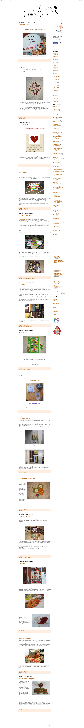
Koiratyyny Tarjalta (24, 516)
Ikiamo (55, 300)
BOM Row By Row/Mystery (59, 136)
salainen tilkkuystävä (58, 148)
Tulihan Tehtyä (57, 256)
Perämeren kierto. (57, 282)
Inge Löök (56, 141)
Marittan (20, 69)
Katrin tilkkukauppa (57, 302)
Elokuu (55, 262)
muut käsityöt (56, 120)
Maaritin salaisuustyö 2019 (59, 158)
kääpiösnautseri (57, 117)
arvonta (55, 191)
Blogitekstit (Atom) (24, 716)
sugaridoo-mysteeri (57, 153)
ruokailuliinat (56, 196)
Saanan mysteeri (57, 202)
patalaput (24, 510)
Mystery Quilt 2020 (57, 226)
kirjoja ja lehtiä (56, 126)
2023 (55, 57)
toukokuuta (56, 85)
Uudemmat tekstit (22, 714)
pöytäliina (56, 233)
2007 (55, 101)
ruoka (55, 195)
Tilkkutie (56, 290)
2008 (55, 100)
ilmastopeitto (56, 156)
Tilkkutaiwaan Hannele (23, 219)
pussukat (24, 209)
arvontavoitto (25, 61)
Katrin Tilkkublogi (57, 273)
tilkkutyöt (33, 278)
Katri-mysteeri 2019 (57, 223)
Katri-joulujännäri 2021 (58, 222)
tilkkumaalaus (56, 205)
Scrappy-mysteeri (57, 210)
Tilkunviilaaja (57, 265)
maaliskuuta (56, 88)
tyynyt (55, 129)
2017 (55, 67)
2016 (55, 68)
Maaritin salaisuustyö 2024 (59, 169)
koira (55, 118)
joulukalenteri (56, 193)
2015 (55, 70)
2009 (55, 98)
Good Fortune (56, 144)
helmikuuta (56, 90)
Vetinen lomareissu (57, 270)
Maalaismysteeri (57, 145)
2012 (55, 93)
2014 (55, 71)
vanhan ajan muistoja (58, 154)
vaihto (55, 181)
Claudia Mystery (57, 175)
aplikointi (55, 211)
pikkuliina (55, 163)
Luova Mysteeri (57, 167)
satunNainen (56, 269)
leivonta (55, 128)
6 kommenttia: (25, 368)
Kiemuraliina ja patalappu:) (26, 678)
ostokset (30, 278)
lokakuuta (56, 77)
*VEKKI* (55, 253)
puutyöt (55, 179)
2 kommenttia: (25, 208)
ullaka (55, 314)
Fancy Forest (56, 166)
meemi (55, 215)
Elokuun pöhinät (57, 257)
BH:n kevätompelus (57, 174)
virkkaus (55, 157)
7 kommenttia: (25, 509)
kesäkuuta (56, 84)
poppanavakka (56, 306)
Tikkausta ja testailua (25, 638)
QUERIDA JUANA (57, 178)
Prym (55, 307)
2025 (55, 54)
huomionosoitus (25, 166)
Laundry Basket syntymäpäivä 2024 (57, 201)
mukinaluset (56, 172)
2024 (55, 56)
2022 (55, 59)
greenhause (56, 227)
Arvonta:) (21, 375)
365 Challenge (56, 183)
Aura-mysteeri (56, 218)
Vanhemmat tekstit (47, 714)
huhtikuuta (56, 87)
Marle (55, 285)
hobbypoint (56, 299)
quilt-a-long (56, 142)
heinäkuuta (56, 82)
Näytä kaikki (63, 293)
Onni (55, 113)
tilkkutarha (56, 311)
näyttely (55, 138)
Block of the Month (57, 140)
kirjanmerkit (56, 230)
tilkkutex (55, 312)
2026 (55, 53)
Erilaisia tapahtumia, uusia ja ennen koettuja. (59, 261)
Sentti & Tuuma (57, 308)
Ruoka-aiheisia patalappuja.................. (30, 478)
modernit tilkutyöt (26, 278)
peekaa (55, 304)
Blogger (49, 725)
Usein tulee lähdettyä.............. (28, 215)
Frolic (55, 206)
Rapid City (22, 284)
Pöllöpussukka (23, 172)
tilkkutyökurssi (56, 111)
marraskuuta (56, 76)
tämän (37, 356)
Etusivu (34, 714)
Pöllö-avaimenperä (24, 418)
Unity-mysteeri (56, 189)
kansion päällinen (57, 162)
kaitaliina (55, 151)
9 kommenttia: (25, 277)
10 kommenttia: (25, 471)
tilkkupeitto (25, 369)
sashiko (55, 234)
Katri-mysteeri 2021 (57, 224)
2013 (55, 73)
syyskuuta (56, 79)
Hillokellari (22, 563)
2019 (55, 64)
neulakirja (56, 231)
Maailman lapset (23, 332)
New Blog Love (23, 124)
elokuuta (55, 81)
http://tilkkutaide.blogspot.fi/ (35, 131)
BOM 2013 (22, 67)
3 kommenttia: (25, 556)
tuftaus (55, 235)
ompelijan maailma (57, 303)
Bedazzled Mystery (57, 165)
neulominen (56, 122)
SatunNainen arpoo (24, 24)
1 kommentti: (25, 117)
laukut (55, 114)
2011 (55, 95)
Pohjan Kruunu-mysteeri (58, 171)
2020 (55, 62)
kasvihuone (56, 146)
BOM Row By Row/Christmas (57, 150)
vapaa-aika (56, 107)
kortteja (55, 133)
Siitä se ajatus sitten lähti (58, 291)
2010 (55, 97)
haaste (55, 192)
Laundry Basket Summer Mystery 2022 (58, 188)
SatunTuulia (56, 278)
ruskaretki (56, 217)
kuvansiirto (56, 214)
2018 (55, 65)
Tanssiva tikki (57, 281)
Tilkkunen (56, 310)
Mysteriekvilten (57, 161)
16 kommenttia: (25, 630)
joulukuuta (56, 74)
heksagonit (56, 213)
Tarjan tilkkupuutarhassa (23, 519)
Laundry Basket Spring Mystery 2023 (58, 209)
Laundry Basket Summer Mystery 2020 (58, 186)
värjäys (55, 182)
